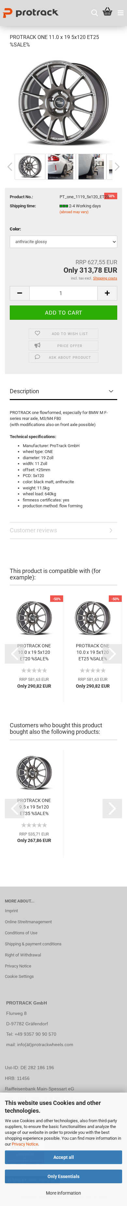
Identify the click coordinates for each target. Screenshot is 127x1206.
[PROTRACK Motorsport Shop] (29, 13)
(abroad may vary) (74, 212)
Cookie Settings (19, 976)
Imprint (11, 910)
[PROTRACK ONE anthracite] (63, 102)
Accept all (63, 1157)
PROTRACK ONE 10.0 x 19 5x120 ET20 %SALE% (34, 652)
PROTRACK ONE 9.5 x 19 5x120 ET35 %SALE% (34, 807)
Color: (15, 229)
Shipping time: (23, 205)
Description (24, 391)
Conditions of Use (21, 932)
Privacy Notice (25, 1144)
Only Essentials (63, 1176)
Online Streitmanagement (28, 921)
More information (63, 1193)
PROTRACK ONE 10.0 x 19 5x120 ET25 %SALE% (92, 652)
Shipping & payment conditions (33, 943)
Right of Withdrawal (23, 955)
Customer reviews (33, 530)
